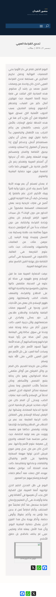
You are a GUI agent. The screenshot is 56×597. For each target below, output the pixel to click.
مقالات (30, 48)
